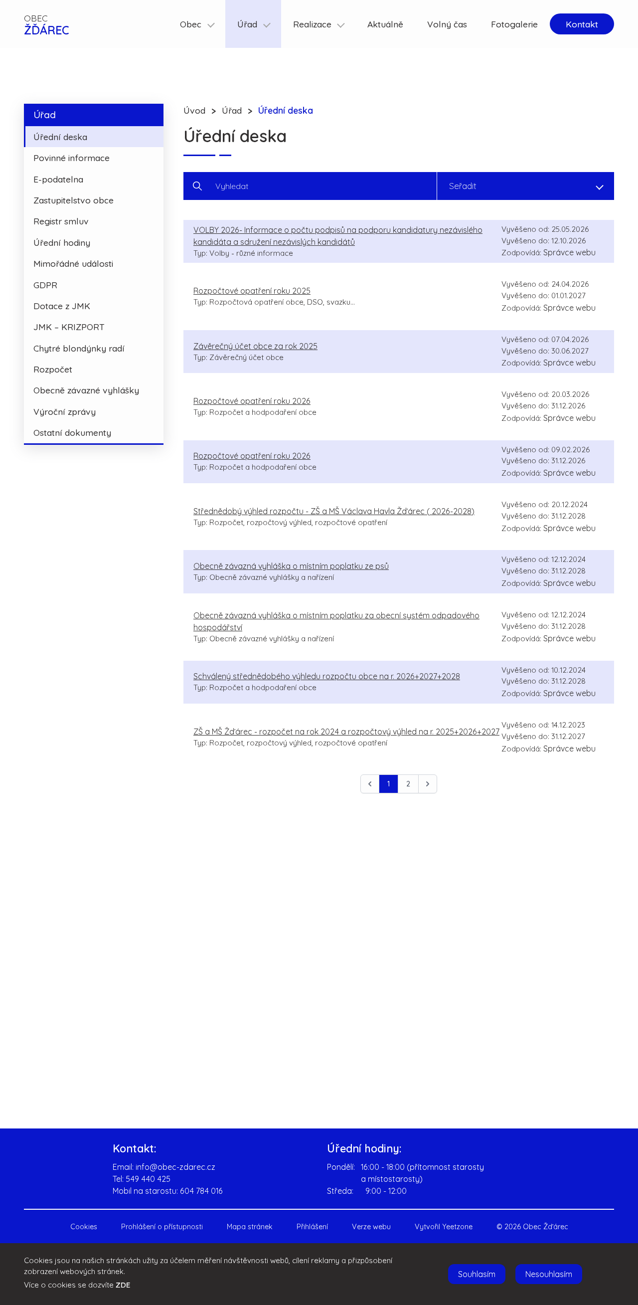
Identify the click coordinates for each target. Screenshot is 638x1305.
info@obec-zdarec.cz (175, 1167)
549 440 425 (148, 1179)
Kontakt (582, 23)
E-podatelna (58, 179)
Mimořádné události (73, 263)
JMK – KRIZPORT (69, 326)
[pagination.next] (427, 783)
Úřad (44, 115)
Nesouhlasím (548, 1274)
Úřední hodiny (61, 242)
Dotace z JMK (61, 305)
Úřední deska (60, 136)
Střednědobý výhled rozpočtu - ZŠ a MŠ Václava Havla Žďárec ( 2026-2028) (334, 511)
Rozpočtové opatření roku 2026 (252, 401)
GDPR (45, 284)
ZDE (123, 1285)
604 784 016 (201, 1191)
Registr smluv (61, 220)
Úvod (194, 110)
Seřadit (463, 185)
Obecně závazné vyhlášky (86, 389)
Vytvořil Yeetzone (444, 1226)
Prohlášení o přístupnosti (162, 1226)
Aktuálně (385, 23)
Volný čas (447, 23)
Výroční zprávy (64, 411)
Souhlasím (476, 1274)
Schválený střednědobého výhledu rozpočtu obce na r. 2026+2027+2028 (326, 676)
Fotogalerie (514, 23)
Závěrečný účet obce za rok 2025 (255, 346)
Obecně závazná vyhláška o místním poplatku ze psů (291, 566)
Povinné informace (71, 157)
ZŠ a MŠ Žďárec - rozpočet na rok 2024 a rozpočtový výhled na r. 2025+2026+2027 (346, 732)
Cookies (83, 1226)
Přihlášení (312, 1226)
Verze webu (371, 1226)
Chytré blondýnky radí (79, 348)
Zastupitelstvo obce (73, 199)
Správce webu (569, 252)
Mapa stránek (250, 1226)
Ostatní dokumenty (72, 432)
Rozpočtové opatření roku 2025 (252, 291)
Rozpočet (52, 369)
